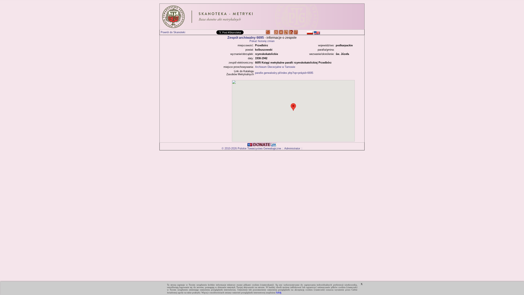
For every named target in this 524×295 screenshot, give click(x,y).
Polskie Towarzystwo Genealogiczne (259, 148)
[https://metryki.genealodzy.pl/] (262, 17)
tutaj (278, 292)
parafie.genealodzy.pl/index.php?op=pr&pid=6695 (284, 72)
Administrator (292, 148)
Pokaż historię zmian (262, 41)
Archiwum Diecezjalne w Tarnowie (275, 66)
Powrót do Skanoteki (173, 32)
